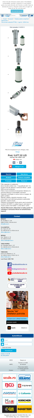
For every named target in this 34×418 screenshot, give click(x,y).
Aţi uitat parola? (5, 355)
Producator (8, 181)
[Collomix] (24, 393)
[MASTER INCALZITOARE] (24, 409)
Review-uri (24, 181)
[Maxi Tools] (9, 401)
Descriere (8, 174)
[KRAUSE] (24, 377)
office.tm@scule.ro (6, 257)
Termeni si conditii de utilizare (23, 363)
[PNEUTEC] (9, 393)
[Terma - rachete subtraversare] (24, 385)
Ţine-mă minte (6, 347)
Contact (11, 370)
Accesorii (8, 177)
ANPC (11, 364)
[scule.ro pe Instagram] (17, 269)
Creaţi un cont (5, 354)
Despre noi (23, 360)
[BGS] (9, 385)
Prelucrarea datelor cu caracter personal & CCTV (23, 368)
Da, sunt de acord (17, 11)
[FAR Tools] (9, 409)
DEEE (11, 360)
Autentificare (8, 350)
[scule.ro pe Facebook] (17, 264)
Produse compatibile (24, 177)
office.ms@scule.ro (6, 248)
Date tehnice (24, 174)
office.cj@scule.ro (5, 232)
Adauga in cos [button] (19, 166)
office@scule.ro (5, 224)
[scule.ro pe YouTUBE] (17, 273)
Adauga (17, 152)
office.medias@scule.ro (7, 240)
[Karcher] (24, 401)
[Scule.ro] (9, 377)
